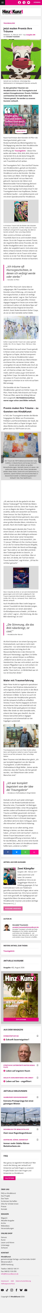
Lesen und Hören (7, 1242)
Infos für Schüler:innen (9, 1204)
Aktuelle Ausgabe (7, 1220)
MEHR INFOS (21, 131)
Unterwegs (5, 1245)
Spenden (37, 2)
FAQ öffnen (9, 1178)
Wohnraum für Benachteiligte (16, 1129)
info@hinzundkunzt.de (9, 1274)
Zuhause (4, 1248)
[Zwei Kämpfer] (10, 876)
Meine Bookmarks (28, 2)
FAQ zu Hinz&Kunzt (8, 1193)
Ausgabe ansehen (13, 908)
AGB (12, 1281)
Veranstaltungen (7, 1228)
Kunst (3, 1240)
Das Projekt (5, 1196)
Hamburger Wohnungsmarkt (15, 1097)
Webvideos (5, 1226)
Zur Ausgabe (21, 1019)
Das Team (5, 1198)
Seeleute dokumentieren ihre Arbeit (18, 1078)
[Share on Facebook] (7, 852)
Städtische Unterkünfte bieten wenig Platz (19, 1066)
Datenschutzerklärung (23, 1281)
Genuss (4, 1237)
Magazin (4, 1218)
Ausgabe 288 (30, 35)
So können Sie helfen (9, 1201)
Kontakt (4, 1209)
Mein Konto (19, 2)
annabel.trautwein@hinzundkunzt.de (25, 927)
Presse (3, 1206)
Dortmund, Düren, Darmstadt (15, 1140)
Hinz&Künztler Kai (11, 1036)
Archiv (3, 1223)
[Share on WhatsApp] (25, 852)
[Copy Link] (34, 852)
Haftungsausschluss (8, 1284)
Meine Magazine (24, 2)
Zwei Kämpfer (26, 868)
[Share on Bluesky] (16, 852)
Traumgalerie (20, 151)
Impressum (5, 1281)
